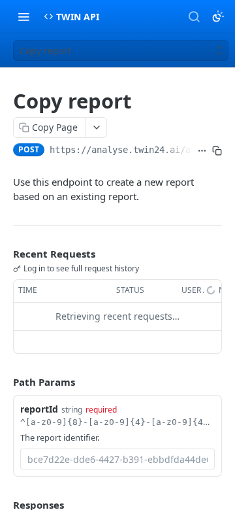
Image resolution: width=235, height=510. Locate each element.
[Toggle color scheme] (218, 16)
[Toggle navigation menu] (23, 16)
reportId (39, 409)
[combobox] (117, 459)
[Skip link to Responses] (4, 505)
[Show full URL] (202, 151)
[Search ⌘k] (193, 16)
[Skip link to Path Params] (4, 382)
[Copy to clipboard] (217, 151)
